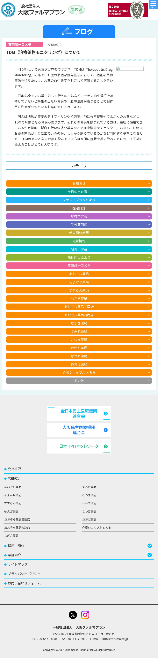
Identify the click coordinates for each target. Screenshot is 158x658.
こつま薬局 (79, 339)
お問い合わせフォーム (22, 583)
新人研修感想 (79, 232)
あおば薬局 (79, 364)
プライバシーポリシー (22, 573)
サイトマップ (16, 564)
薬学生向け (79, 175)
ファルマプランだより (79, 199)
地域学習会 (79, 216)
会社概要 (12, 468)
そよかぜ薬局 (79, 281)
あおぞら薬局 (79, 273)
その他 (79, 380)
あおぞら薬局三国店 (79, 306)
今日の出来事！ (79, 191)
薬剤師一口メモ (79, 265)
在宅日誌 (79, 207)
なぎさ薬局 (79, 323)
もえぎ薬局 (79, 298)
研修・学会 (79, 249)
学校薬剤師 (79, 224)
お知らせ (79, 183)
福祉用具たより (79, 257)
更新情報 (79, 240)
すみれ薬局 (79, 331)
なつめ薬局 (79, 355)
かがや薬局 (79, 347)
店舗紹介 (12, 478)
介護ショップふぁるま (79, 372)
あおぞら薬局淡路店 (79, 314)
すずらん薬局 (79, 290)
